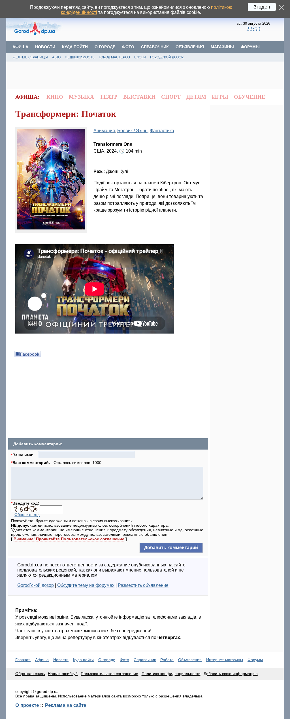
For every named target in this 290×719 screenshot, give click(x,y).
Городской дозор (167, 57)
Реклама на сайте (65, 705)
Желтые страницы (30, 57)
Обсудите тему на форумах (85, 585)
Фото (128, 47)
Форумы (250, 47)
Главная (23, 659)
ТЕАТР (109, 97)
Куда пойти (75, 47)
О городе (105, 47)
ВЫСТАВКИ (139, 97)
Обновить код (27, 514)
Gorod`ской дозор (35, 585)
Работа (167, 659)
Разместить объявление (143, 585)
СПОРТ (171, 97)
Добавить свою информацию (231, 673)
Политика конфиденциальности (171, 673)
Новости (45, 47)
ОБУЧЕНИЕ (249, 97)
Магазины (222, 47)
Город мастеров (114, 57)
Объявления (190, 47)
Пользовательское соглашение (109, 673)
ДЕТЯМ (196, 97)
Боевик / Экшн (132, 130)
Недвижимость (80, 57)
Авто (56, 57)
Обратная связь (30, 673)
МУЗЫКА (81, 97)
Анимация (104, 130)
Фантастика (162, 130)
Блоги (140, 57)
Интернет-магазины (224, 659)
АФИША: (27, 97)
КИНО (54, 97)
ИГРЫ (220, 97)
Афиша (20, 47)
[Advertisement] (150, 26)
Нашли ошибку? (63, 673)
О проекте (27, 705)
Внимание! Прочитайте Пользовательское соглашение (69, 539)
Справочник (155, 47)
